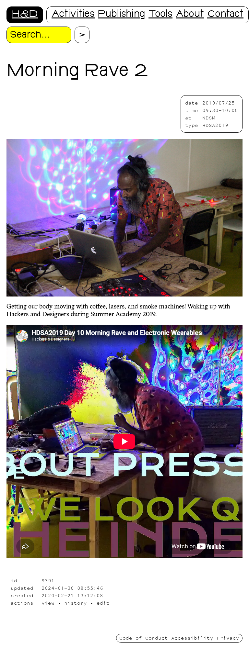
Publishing (121, 14)
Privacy (228, 638)
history (75, 603)
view (48, 603)
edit (103, 603)
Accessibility (192, 638)
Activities (73, 14)
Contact (225, 14)
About (190, 14)
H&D (25, 14)
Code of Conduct (143, 638)
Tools (160, 14)
